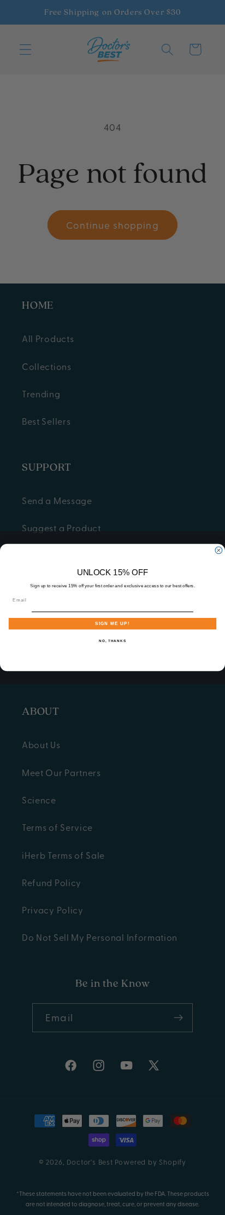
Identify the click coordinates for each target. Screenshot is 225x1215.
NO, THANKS (112, 641)
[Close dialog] (218, 550)
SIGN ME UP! (112, 623)
